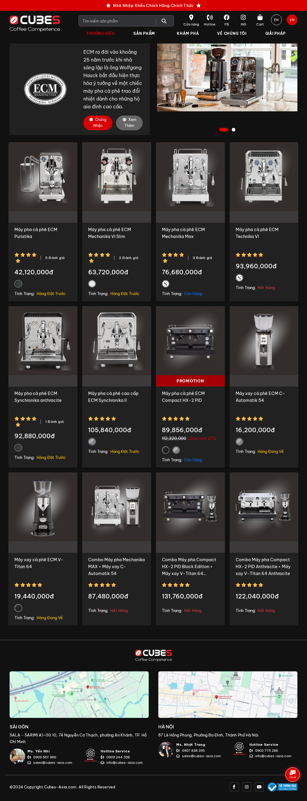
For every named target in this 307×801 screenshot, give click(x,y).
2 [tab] (234, 130)
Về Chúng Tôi (231, 33)
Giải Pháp (275, 33)
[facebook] (234, 786)
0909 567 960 (44, 757)
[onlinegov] (282, 786)
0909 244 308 (118, 757)
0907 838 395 (193, 750)
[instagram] (246, 786)
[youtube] (259, 786)
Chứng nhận (99, 122)
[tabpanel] (227, 77)
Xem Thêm (130, 122)
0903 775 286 (266, 750)
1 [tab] (224, 130)
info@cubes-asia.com (124, 762)
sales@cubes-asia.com (52, 762)
